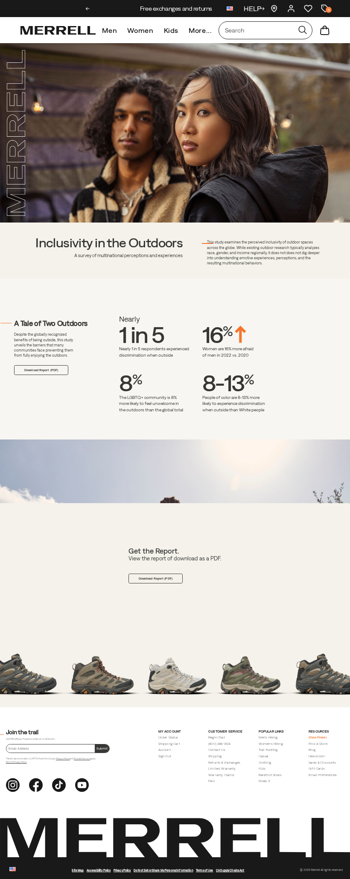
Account (164, 750)
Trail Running (268, 750)
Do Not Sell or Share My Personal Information (163, 870)
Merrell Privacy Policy (16, 762)
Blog (312, 750)
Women (140, 30)
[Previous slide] (88, 8)
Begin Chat (216, 737)
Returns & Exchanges (224, 763)
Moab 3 (264, 781)
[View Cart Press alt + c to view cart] (325, 30)
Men (109, 30)
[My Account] (291, 8)
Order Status (168, 737)
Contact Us (216, 750)
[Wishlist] (308, 8)
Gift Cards (317, 769)
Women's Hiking (271, 744)
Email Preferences (323, 775)
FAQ (211, 781)
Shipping (215, 756)
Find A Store (318, 744)
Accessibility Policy (99, 870)
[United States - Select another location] (230, 10)
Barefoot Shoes (270, 775)
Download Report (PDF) (41, 370)
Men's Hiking (268, 737)
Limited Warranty (222, 769)
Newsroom (317, 756)
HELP (252, 8)
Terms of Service (82, 758)
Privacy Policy (63, 758)
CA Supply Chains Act (230, 870)
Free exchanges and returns (175, 8)
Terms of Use (204, 870)
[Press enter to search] (302, 30)
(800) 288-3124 (219, 744)
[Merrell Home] (58, 30)
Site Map (78, 870)
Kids (171, 30)
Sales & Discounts (322, 763)
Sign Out (164, 756)
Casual (264, 756)
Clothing (265, 763)
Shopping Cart (169, 744)
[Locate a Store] (274, 8)
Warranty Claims (221, 775)
